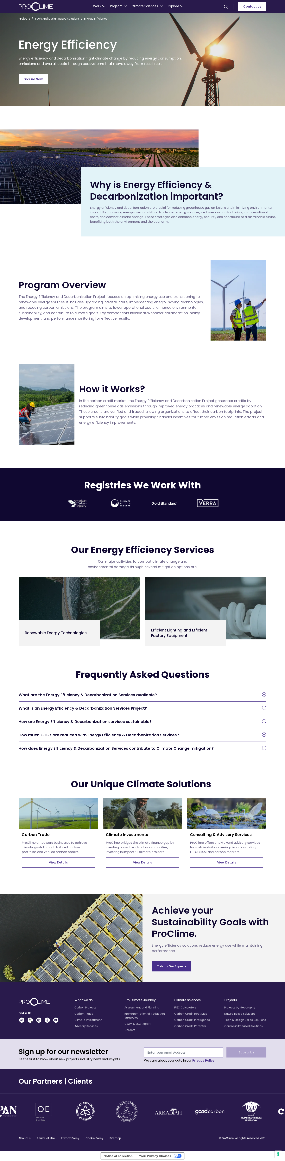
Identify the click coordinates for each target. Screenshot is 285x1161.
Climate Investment (88, 1020)
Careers (129, 1030)
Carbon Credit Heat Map (190, 1014)
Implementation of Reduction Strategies (144, 1016)
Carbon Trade (83, 1014)
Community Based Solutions (243, 1026)
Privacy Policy (203, 1060)
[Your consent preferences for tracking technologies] (278, 1154)
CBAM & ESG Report (137, 1024)
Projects (24, 19)
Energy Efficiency (95, 19)
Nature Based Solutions (239, 1014)
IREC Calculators (185, 1007)
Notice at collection (118, 1156)
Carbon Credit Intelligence (192, 1020)
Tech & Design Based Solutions (245, 1020)
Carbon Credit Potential (190, 1026)
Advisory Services (86, 1026)
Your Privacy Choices (155, 1156)
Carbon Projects (85, 1007)
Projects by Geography (239, 1007)
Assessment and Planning (141, 1007)
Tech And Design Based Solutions (57, 19)
